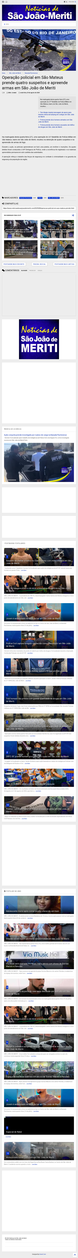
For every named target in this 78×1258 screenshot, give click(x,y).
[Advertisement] (19, 110)
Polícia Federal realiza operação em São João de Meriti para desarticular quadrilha (56, 232)
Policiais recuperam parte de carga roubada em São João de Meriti (55, 253)
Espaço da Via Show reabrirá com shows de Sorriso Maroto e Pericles (37, 1076)
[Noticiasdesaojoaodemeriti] (10, 2)
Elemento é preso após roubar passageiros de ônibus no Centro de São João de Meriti (20, 232)
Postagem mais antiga (64, 264)
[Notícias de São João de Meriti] (39, 19)
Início (3, 73)
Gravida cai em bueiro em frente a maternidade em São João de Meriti (37, 939)
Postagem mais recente (14, 264)
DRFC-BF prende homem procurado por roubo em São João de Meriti (37, 756)
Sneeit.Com (42, 1254)
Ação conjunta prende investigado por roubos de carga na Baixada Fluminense (35, 435)
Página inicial (39, 264)
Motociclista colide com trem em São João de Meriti (30, 1157)
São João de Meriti (15, 73)
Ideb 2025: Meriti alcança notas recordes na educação (30, 784)
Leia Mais (23, 570)
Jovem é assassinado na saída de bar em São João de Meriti (33, 618)
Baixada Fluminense (31, 73)
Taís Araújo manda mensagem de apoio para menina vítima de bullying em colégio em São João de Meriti (56, 114)
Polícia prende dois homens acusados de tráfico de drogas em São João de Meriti (56, 126)
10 (8, 805)
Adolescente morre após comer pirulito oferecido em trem (32, 911)
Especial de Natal (14, 1132)
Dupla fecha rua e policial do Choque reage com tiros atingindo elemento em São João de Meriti (20, 252)
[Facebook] (3, 2)
